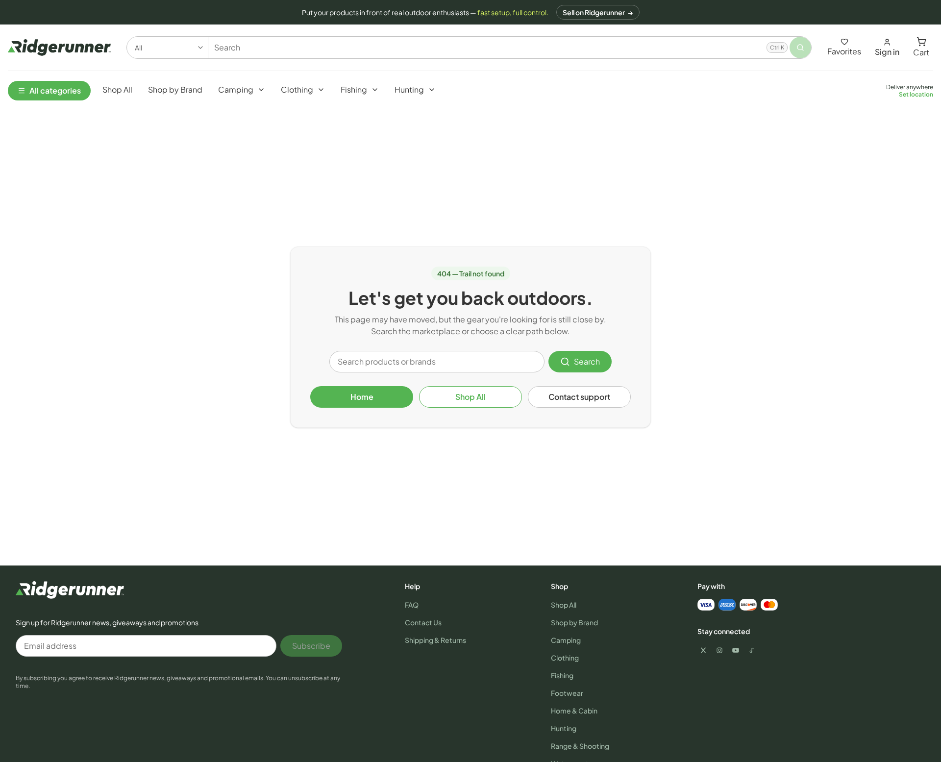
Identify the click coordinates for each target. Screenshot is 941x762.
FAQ (412, 604)
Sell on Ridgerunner (598, 12)
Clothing (565, 657)
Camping (566, 640)
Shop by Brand (574, 622)
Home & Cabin (574, 710)
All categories (55, 90)
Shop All (470, 397)
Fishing (562, 675)
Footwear (567, 692)
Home (361, 397)
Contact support (579, 397)
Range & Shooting (580, 745)
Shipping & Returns (435, 640)
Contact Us (423, 622)
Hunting (563, 728)
